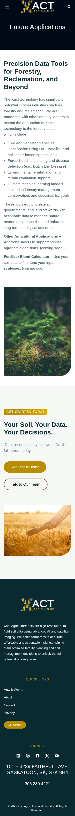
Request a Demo (25, 467)
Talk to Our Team (25, 484)
